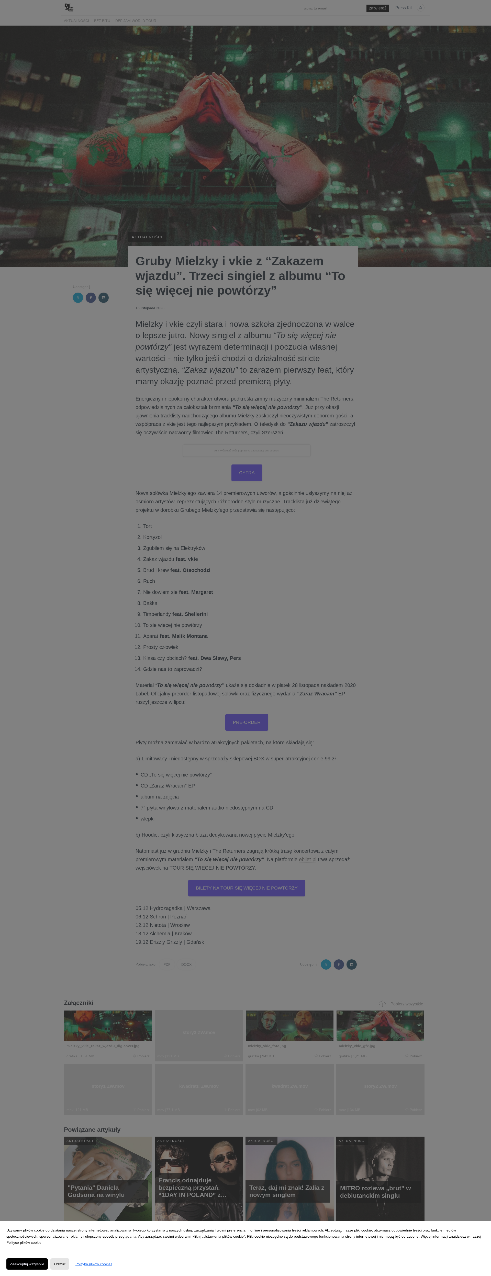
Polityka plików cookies (93, 1264)
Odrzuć (60, 1264)
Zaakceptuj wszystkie (27, 1264)
